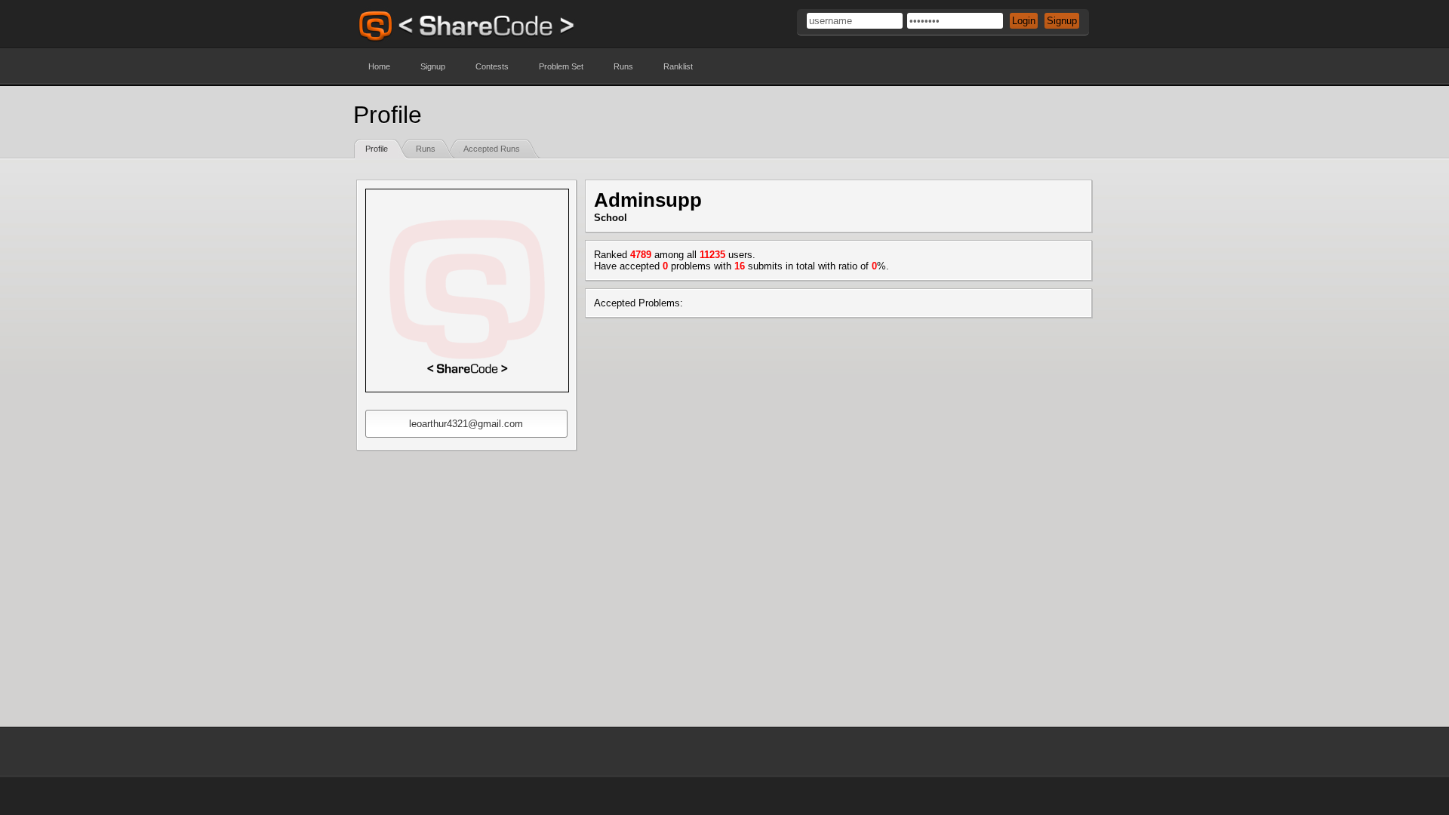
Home (379, 66)
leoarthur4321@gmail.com (466, 423)
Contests (492, 66)
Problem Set (561, 66)
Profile (376, 148)
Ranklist (678, 66)
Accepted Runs (491, 148)
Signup (432, 66)
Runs (623, 66)
